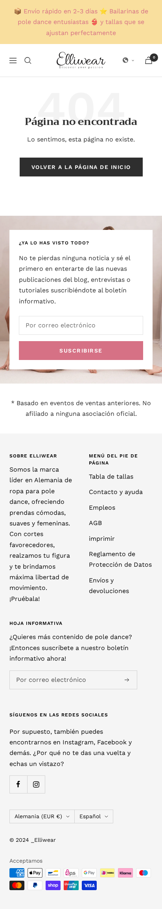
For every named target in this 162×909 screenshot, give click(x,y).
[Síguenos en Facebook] (18, 784)
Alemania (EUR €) (38, 816)
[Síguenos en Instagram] (36, 784)
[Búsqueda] (27, 60)
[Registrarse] (127, 680)
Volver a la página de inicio (81, 167)
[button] (128, 60)
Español (90, 816)
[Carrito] (149, 60)
